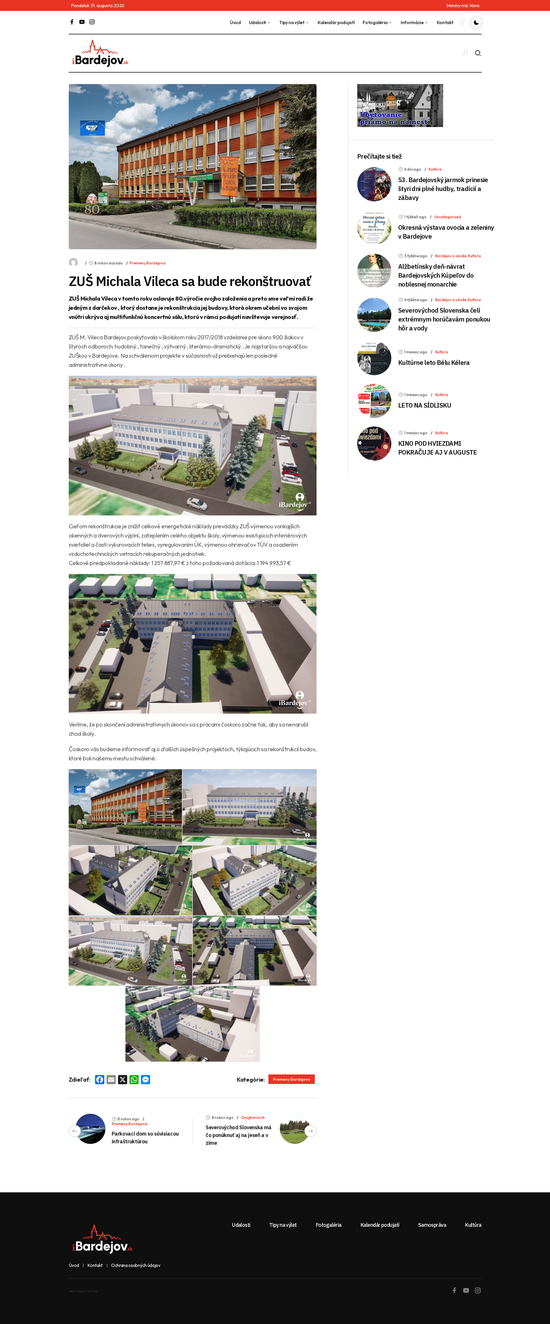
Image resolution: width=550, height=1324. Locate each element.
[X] (122, 1080)
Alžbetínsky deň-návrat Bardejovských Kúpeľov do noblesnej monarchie (436, 275)
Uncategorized (447, 216)
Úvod (235, 22)
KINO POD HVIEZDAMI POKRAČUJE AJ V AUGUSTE (437, 447)
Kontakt (445, 22)
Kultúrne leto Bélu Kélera (434, 362)
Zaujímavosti (252, 1117)
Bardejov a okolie (450, 255)
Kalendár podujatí (336, 22)
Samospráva (432, 1225)
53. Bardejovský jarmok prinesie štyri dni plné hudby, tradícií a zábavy (443, 189)
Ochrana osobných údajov (135, 1265)
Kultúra (435, 169)
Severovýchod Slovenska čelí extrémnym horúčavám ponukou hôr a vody (444, 319)
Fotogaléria (375, 22)
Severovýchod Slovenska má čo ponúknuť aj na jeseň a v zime (239, 1135)
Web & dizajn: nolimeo (83, 1291)
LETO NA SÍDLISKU (424, 405)
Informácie (412, 22)
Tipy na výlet (292, 22)
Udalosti (257, 22)
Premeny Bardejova (147, 263)
